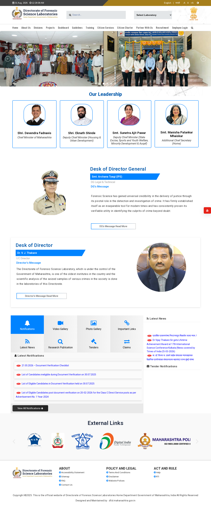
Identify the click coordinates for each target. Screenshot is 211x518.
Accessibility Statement (72, 472)
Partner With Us (144, 27)
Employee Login (180, 27)
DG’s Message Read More (113, 226)
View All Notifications (29, 408)
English (167, 3)
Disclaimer (113, 476)
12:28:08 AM (37, 3)
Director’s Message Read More (41, 295)
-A (184, 3)
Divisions (38, 27)
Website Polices (116, 480)
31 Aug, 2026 (21, 3)
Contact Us (66, 485)
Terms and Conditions (119, 472)
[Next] (196, 441)
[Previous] (14, 441)
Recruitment (162, 27)
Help (158, 472)
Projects (50, 27)
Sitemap (65, 476)
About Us (25, 27)
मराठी (178, 3)
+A (192, 3)
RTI (157, 476)
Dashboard (63, 27)
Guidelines (77, 27)
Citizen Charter (125, 27)
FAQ (63, 480)
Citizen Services (105, 27)
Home (15, 27)
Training (90, 27)
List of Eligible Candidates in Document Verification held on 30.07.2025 (58, 365)
